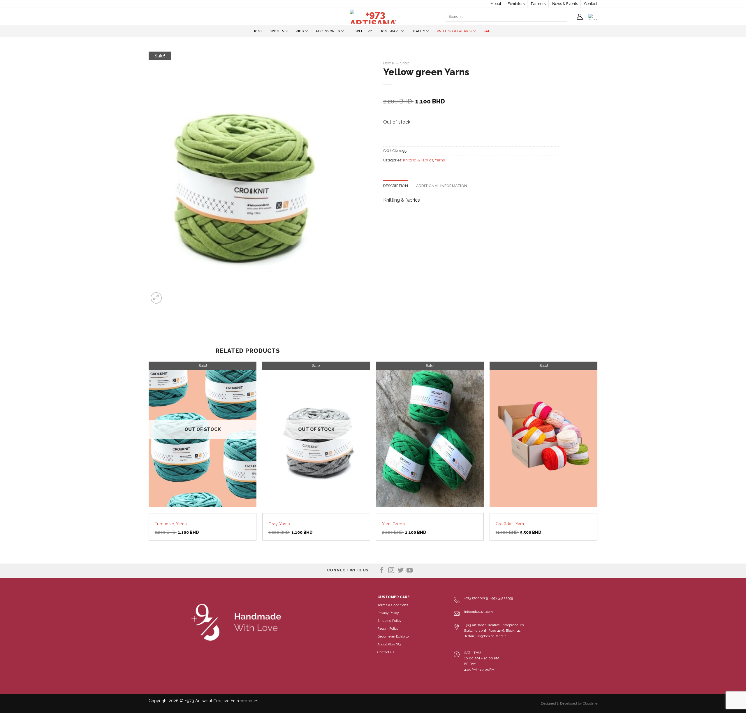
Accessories (328, 31)
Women (277, 31)
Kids (300, 31)
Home (258, 31)
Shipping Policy (389, 621)
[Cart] (592, 16)
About (496, 3)
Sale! (488, 31)
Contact (590, 3)
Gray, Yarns (279, 523)
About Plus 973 (389, 644)
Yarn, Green (393, 523)
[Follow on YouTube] (410, 570)
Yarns (440, 160)
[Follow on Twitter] (400, 570)
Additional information (441, 186)
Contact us (385, 652)
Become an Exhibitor (393, 636)
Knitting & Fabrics (454, 31)
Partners (538, 3)
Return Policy (388, 628)
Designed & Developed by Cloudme (569, 703)
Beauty (418, 31)
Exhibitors (516, 3)
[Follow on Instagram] (391, 570)
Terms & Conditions (392, 605)
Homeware (390, 31)
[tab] (395, 186)
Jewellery (362, 31)
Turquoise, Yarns (171, 523)
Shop (404, 63)
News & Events (565, 3)
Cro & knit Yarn (510, 523)
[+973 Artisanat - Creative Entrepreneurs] (373, 16)
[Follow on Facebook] (382, 570)
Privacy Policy (388, 613)
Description (395, 186)
